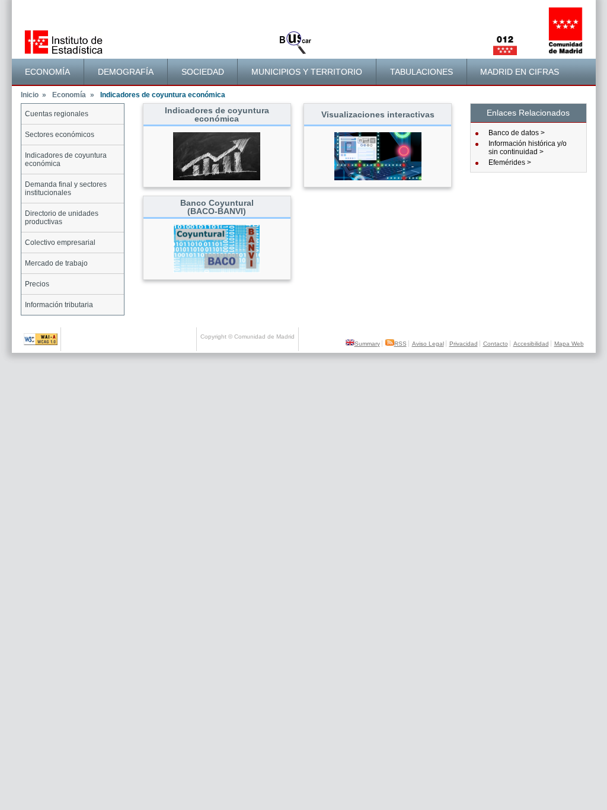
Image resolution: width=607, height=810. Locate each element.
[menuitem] (48, 72)
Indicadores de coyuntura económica (66, 159)
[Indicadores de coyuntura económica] (216, 178)
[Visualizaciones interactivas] (377, 178)
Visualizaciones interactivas (378, 114)
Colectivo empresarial (60, 242)
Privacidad (463, 343)
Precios (37, 284)
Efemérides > (509, 162)
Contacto (495, 343)
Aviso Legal (428, 343)
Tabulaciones (421, 71)
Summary (367, 343)
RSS (400, 343)
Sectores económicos (59, 134)
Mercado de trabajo (56, 263)
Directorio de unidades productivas (61, 217)
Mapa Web (569, 343)
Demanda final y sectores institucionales (66, 188)
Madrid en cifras (519, 71)
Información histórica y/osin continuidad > (527, 147)
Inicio (34, 95)
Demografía (126, 71)
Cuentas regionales (56, 114)
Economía (47, 71)
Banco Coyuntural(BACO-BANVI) (217, 207)
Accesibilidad (531, 343)
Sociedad (202, 71)
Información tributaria (59, 305)
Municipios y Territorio (306, 71)
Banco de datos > (516, 133)
